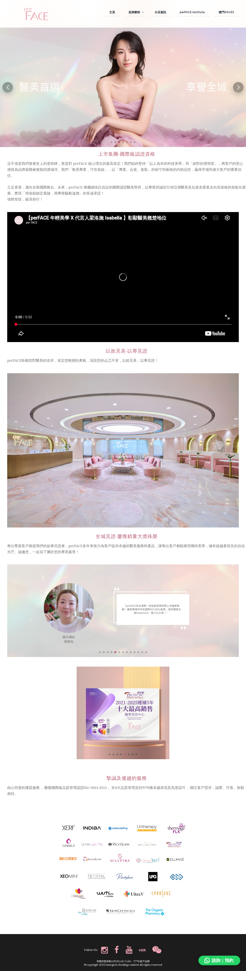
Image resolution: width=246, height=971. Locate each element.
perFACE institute (192, 12)
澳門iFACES (226, 12)
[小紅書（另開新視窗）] (142, 950)
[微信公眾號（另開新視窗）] (156, 950)
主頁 (112, 12)
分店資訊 (160, 12)
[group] (123, 87)
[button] (111, 142)
